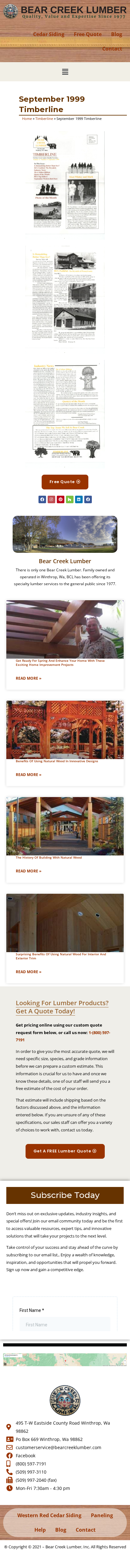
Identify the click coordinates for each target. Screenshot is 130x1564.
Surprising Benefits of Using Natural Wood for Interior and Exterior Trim (61, 956)
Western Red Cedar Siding (49, 1515)
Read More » (28, 678)
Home (27, 118)
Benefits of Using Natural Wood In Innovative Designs (57, 761)
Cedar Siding (48, 34)
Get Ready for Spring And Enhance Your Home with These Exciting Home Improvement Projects (60, 662)
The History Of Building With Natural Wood (49, 857)
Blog (116, 34)
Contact (112, 48)
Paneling (102, 1515)
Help (40, 1529)
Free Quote (88, 34)
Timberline (44, 118)
